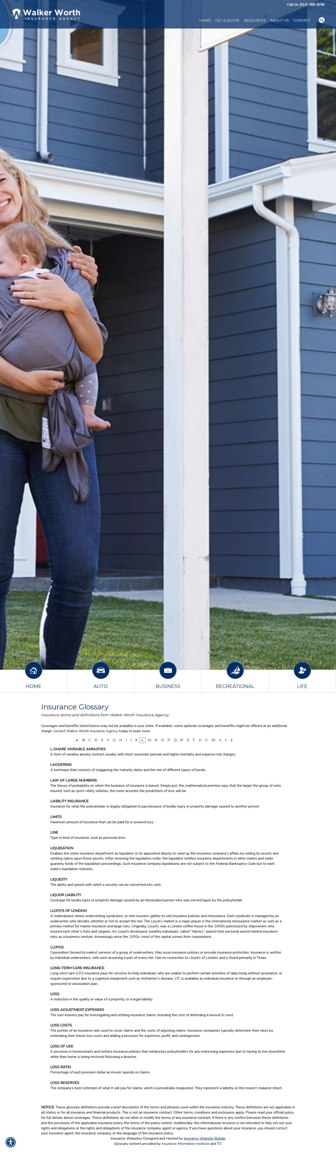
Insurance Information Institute (185, 1143)
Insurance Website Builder (205, 1138)
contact (281, 1128)
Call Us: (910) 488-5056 (306, 4)
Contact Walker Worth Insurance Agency (85, 731)
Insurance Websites (126, 1138)
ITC (219, 1143)
